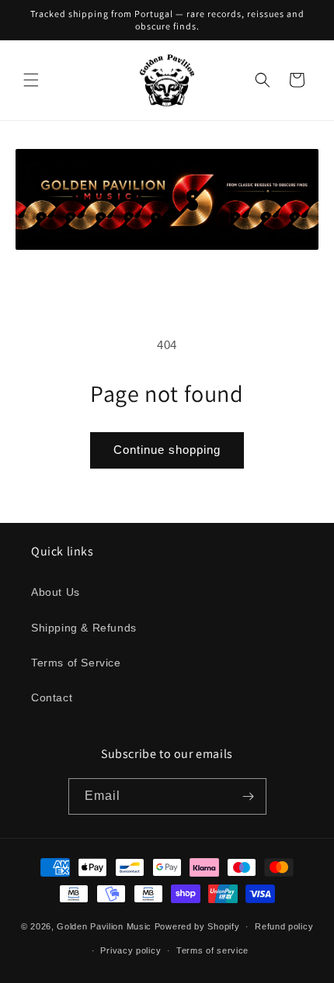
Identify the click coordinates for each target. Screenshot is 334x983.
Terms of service (212, 950)
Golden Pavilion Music (104, 926)
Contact (51, 697)
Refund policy (284, 926)
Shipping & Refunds (84, 627)
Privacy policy (130, 950)
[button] (31, 80)
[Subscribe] (248, 796)
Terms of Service (76, 662)
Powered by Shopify (197, 926)
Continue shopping (167, 449)
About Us (55, 592)
